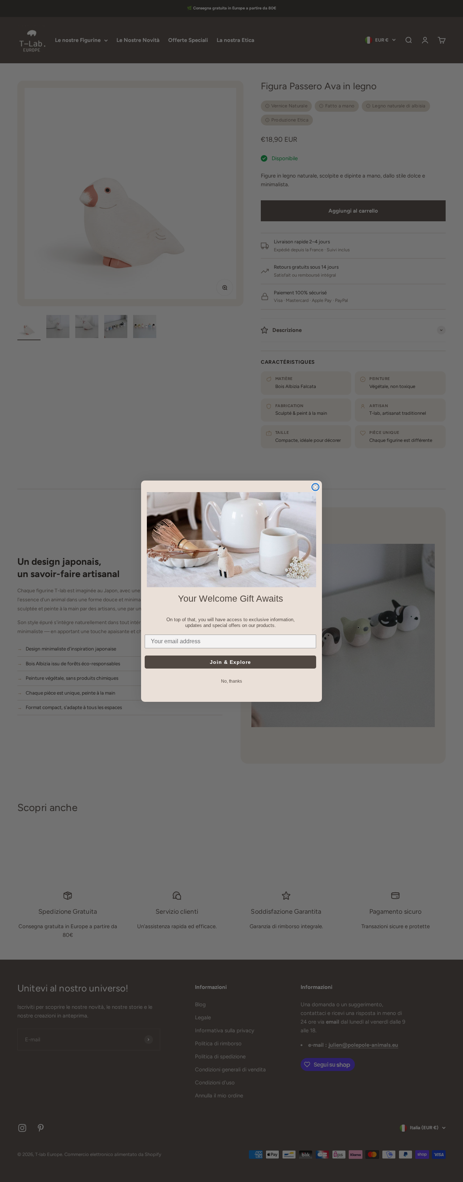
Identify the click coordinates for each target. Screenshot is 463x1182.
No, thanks (231, 680)
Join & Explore (230, 662)
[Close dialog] (315, 487)
